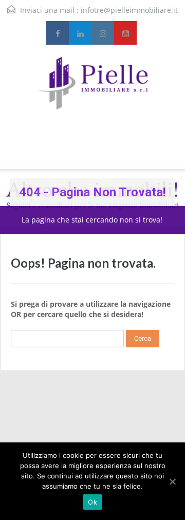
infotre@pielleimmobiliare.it (129, 10)
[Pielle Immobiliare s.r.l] (92, 96)
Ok (92, 502)
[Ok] (172, 481)
